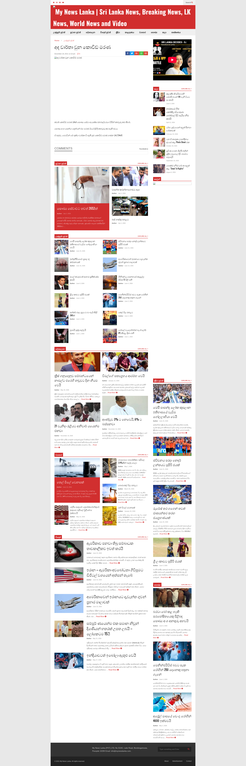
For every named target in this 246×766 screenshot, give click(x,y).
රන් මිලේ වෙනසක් (126, 507)
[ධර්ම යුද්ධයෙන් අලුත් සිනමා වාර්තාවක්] (159, 130)
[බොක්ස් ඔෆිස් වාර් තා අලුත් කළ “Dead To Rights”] (159, 168)
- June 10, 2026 (128, 265)
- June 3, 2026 (79, 319)
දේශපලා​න (60, 348)
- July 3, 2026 (66, 213)
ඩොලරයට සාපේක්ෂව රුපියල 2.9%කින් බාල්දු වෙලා (131, 461)
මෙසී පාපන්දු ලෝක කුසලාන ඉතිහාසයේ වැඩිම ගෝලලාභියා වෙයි (83, 244)
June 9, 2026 (170, 103)
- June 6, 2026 (162, 626)
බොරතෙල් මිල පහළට (128, 485)
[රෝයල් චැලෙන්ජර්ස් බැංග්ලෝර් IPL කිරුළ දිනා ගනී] (110, 336)
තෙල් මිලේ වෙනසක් (70, 482)
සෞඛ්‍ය (157, 584)
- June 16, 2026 (80, 265)
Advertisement (177, 761)
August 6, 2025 (171, 172)
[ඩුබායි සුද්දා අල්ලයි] (61, 336)
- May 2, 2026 (162, 725)
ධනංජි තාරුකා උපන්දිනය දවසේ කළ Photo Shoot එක (177, 141)
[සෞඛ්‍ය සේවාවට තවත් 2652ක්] (81, 185)
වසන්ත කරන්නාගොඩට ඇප (126, 189)
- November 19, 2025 (66, 435)
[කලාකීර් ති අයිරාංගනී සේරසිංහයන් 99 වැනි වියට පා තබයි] (159, 96)
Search (188, 2)
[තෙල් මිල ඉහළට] (110, 318)
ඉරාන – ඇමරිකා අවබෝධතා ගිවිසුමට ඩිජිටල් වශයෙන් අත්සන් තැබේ (115, 572)
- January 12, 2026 (113, 380)
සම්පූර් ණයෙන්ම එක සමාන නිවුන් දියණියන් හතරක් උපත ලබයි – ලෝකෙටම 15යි (113, 628)
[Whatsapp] (141, 53)
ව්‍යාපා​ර (58, 454)
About (166, 761)
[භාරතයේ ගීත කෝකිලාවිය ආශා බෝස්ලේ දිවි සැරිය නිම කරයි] (159, 111)
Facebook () (143, 149)
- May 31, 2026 (96, 638)
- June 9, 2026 (79, 283)
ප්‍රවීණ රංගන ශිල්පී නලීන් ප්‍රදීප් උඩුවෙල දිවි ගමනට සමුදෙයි (177, 153)
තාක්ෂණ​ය (176, 32)
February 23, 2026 (172, 134)
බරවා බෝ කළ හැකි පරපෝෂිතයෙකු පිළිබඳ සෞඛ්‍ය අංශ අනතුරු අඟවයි (170, 616)
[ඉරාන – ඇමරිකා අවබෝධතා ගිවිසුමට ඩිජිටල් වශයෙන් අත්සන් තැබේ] (68, 575)
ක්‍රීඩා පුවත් (158, 380)
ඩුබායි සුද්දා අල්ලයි (78, 329)
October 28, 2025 (171, 146)
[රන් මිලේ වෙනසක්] (109, 515)
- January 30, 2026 (129, 511)
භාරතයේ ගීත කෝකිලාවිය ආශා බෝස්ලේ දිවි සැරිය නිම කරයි (177, 113)
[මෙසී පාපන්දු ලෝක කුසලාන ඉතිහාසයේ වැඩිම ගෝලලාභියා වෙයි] (61, 247)
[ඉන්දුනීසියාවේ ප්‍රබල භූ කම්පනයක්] (61, 265)
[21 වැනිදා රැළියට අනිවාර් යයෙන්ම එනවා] (77, 412)
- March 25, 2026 (129, 489)
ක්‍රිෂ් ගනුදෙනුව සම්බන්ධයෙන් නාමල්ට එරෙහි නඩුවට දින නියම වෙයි (76, 380)
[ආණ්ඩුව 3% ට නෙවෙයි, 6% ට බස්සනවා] (125, 405)
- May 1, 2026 (128, 466)
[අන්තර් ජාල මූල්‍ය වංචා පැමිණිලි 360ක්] (61, 318)
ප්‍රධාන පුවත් (75, 32)
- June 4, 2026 (79, 298)
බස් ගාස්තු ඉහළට (120, 219)
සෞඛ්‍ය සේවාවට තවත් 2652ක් (77, 208)
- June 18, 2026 (97, 580)
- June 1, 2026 (79, 333)
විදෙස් (58, 537)
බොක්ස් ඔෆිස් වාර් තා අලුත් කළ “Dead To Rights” (178, 167)
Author (59, 213)
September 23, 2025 (172, 160)
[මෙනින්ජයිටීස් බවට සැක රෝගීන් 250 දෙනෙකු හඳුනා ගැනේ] (110, 300)
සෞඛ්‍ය (154, 32)
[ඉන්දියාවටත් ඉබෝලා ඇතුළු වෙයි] (68, 661)
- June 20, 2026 (163, 522)
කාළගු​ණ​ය (129, 32)
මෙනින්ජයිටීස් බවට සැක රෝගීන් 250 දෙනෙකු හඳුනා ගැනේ (133, 296)
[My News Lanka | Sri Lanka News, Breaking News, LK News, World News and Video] (124, 17)
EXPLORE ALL (142, 163)
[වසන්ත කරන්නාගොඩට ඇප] (130, 176)
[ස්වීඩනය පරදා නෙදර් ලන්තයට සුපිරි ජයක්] (110, 247)
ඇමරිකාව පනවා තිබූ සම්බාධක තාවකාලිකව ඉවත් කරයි (110, 545)
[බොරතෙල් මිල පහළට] (109, 493)
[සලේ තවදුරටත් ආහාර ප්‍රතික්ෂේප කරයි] (61, 282)
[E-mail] (146, 53)
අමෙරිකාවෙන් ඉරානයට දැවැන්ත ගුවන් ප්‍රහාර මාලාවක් (133, 260)
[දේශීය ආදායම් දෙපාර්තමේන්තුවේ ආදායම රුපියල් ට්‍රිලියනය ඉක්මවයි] (61, 515)
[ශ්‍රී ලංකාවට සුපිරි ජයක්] (61, 300)
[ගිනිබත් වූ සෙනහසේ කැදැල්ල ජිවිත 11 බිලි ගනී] (110, 282)
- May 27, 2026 (96, 660)
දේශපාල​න (90, 32)
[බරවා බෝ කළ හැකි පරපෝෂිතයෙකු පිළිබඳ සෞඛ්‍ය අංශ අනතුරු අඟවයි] (172, 597)
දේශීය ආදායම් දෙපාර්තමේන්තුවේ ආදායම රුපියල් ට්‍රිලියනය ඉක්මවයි (85, 510)
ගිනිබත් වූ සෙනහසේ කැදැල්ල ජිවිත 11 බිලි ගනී (131, 278)
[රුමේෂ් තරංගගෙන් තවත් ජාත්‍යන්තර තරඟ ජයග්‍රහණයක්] (172, 494)
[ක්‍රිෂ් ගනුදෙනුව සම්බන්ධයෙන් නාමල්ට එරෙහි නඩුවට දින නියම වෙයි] (77, 361)
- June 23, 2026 (80, 251)
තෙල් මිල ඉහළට (125, 312)
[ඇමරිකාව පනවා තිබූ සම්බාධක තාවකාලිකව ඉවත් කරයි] (68, 551)
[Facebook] (127, 53)
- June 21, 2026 (128, 248)
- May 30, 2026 (64, 390)
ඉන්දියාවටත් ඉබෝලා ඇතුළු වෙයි (111, 655)
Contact (189, 761)
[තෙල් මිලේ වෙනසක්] (77, 467)
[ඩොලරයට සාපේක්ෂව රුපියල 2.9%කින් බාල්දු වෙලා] (109, 467)
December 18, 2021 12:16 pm (64, 54)
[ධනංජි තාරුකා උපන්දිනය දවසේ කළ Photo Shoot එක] (159, 142)
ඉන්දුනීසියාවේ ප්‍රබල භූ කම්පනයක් (80, 260)
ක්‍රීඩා (118, 32)
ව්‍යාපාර (142, 32)
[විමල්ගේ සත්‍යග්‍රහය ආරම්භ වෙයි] (125, 361)
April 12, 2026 (170, 122)
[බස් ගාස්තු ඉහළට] (130, 206)
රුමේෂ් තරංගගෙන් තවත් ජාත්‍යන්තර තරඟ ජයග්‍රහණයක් (169, 513)
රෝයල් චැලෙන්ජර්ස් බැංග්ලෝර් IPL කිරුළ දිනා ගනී (132, 331)
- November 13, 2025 (114, 429)
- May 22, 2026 (80, 516)
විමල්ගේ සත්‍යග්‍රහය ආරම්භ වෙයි (123, 375)
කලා (164, 32)
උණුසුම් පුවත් (59, 32)
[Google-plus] (136, 53)
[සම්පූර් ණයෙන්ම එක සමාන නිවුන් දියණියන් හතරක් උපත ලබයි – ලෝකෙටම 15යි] (68, 629)
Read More (70, 226)
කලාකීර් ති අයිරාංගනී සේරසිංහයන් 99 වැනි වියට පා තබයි (178, 96)
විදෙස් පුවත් (105, 32)
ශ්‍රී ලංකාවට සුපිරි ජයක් (79, 294)
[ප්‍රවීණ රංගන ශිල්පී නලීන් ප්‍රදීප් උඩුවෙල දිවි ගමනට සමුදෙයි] (159, 153)
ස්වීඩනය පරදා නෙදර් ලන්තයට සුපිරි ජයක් (167, 462)
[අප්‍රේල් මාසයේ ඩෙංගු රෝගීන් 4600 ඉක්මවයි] (172, 702)
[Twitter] (132, 53)
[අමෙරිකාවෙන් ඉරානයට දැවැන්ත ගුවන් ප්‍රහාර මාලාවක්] (110, 265)
